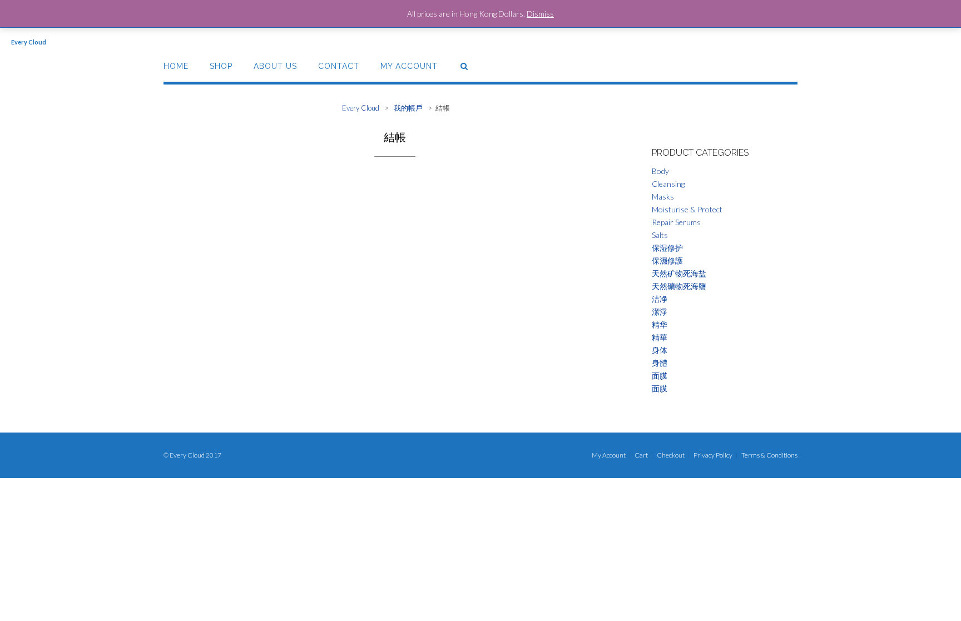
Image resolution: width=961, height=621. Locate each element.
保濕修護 (667, 260)
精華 (659, 337)
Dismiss (540, 13)
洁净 (659, 299)
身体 (659, 350)
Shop (221, 66)
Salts (660, 235)
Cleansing (668, 183)
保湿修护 (667, 247)
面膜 (659, 375)
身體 (659, 362)
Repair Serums (676, 222)
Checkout (671, 455)
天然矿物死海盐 (679, 273)
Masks (663, 196)
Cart (641, 455)
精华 (659, 324)
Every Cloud (28, 42)
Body (660, 171)
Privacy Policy (712, 455)
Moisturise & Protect (687, 209)
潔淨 (659, 311)
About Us (275, 66)
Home (176, 66)
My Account (409, 66)
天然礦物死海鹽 (679, 286)
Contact (338, 66)
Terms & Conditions (769, 455)
